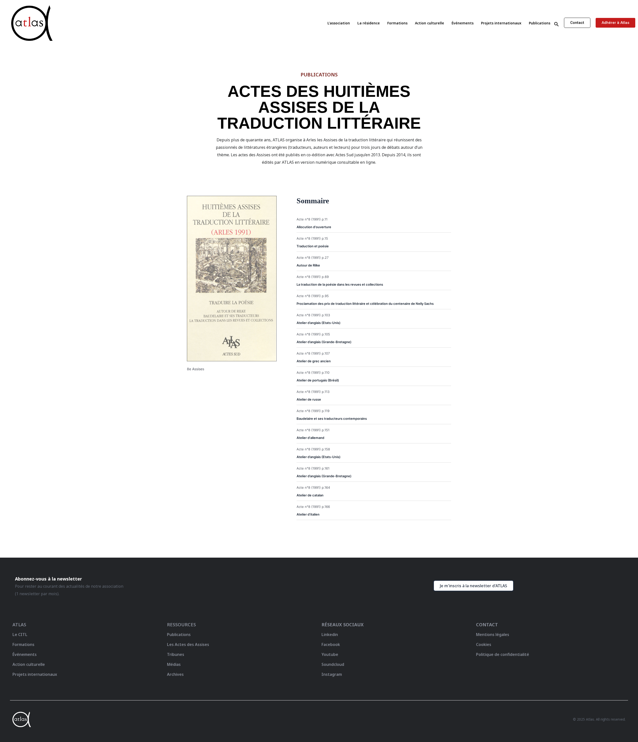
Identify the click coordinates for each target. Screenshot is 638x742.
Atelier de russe (309, 399)
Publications (539, 23)
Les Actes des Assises (188, 644)
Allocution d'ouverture (314, 227)
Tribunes (175, 654)
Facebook (330, 644)
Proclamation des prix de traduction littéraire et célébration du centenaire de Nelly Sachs (365, 304)
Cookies (483, 644)
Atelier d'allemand (310, 438)
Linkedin (329, 634)
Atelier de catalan (310, 495)
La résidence (368, 23)
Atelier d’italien (308, 514)
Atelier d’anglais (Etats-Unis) (318, 323)
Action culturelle (429, 23)
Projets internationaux (501, 23)
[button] (556, 24)
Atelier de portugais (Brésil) (318, 380)
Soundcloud (332, 664)
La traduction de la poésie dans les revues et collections (340, 284)
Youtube (329, 654)
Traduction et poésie (313, 246)
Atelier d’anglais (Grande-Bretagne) (324, 342)
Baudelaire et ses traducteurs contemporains (332, 419)
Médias (174, 664)
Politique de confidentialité (502, 654)
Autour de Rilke (308, 265)
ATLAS (19, 625)
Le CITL (19, 634)
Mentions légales (492, 634)
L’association (338, 23)
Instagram (331, 674)
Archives (175, 674)
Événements (463, 23)
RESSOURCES (181, 625)
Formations (397, 23)
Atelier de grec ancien (314, 361)
